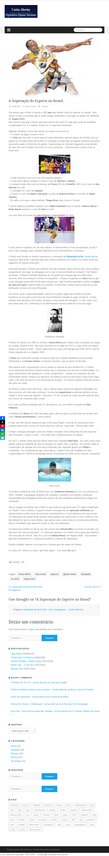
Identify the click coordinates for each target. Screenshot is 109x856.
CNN (11, 810)
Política (14, 757)
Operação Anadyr (59, 682)
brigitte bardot (80, 805)
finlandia (46, 815)
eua (27, 815)
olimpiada (85, 574)
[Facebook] (2, 418)
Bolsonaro (48, 805)
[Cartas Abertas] (21, 11)
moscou (54, 820)
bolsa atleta (24, 574)
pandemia (91, 820)
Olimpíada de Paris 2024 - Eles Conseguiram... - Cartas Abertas (53, 609)
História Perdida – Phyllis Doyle (26, 661)
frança (56, 815)
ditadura (52, 810)
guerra (65, 815)
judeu (12, 820)
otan (81, 820)
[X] (2, 422)
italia (94, 815)
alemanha (14, 805)
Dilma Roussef (39, 810)
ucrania (22, 830)
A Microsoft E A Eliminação (75, 704)
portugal (21, 825)
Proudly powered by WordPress (19, 849)
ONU (73, 820)
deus (28, 810)
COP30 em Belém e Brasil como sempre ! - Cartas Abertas (39, 689)
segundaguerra (80, 825)
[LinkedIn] (2, 430)
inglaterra (84, 815)
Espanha (73, 810)
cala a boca (40, 574)
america (25, 805)
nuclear (64, 820)
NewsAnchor (45, 849)
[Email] (2, 438)
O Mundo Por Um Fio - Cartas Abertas (29, 682)
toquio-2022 (29, 578)
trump (12, 830)
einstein (63, 810)
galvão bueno (69, 574)
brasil (68, 805)
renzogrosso (48, 825)
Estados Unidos (16, 815)
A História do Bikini (59, 696)
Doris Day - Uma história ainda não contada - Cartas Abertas (39, 711)
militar (31, 820)
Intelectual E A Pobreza (22, 657)
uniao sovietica (34, 830)
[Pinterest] (2, 426)
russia (68, 825)
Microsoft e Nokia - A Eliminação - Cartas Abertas (34, 704)
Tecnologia (16, 761)
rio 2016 (15, 578)
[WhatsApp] (2, 434)
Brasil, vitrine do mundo (82, 689)
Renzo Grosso (31, 106)
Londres (22, 820)
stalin (92, 825)
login (31, 629)
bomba (59, 805)
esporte (54, 574)
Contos (14, 745)
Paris (12, 825)
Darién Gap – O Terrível (22, 664)
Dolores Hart (17, 668)
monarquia (43, 820)
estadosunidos (86, 810)
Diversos (44, 106)
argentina (36, 805)
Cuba (20, 810)
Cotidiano (15, 749)
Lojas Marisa (16, 653)
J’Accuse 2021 (91, 586)
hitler (74, 815)
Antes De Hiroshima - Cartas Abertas (28, 696)
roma (59, 825)
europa (36, 815)
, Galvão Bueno (82, 256)
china (92, 805)
